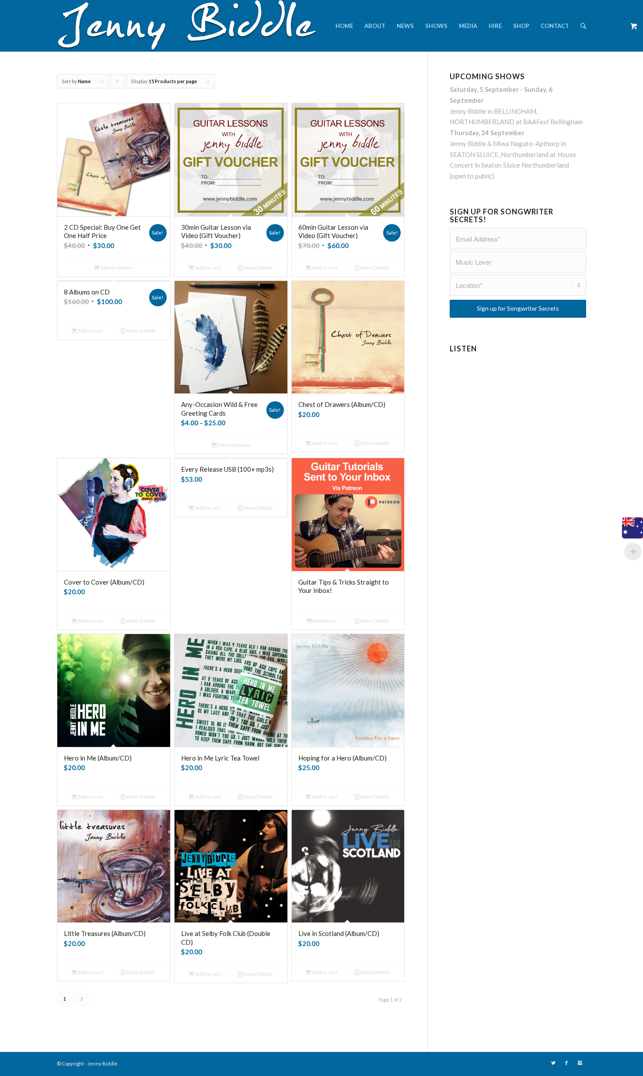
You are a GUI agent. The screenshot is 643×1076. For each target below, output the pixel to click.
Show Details (257, 267)
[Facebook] (566, 1062)
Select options (116, 267)
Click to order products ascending (118, 83)
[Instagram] (579, 1062)
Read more (324, 621)
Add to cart (207, 267)
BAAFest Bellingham (553, 122)
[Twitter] (553, 1062)
